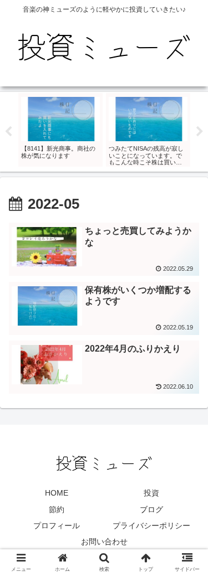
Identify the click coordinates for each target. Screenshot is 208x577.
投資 (151, 492)
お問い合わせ (104, 541)
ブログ (151, 509)
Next (199, 131)
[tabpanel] (60, 130)
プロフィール (56, 525)
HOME (56, 492)
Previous (8, 131)
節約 (56, 509)
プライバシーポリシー (151, 525)
